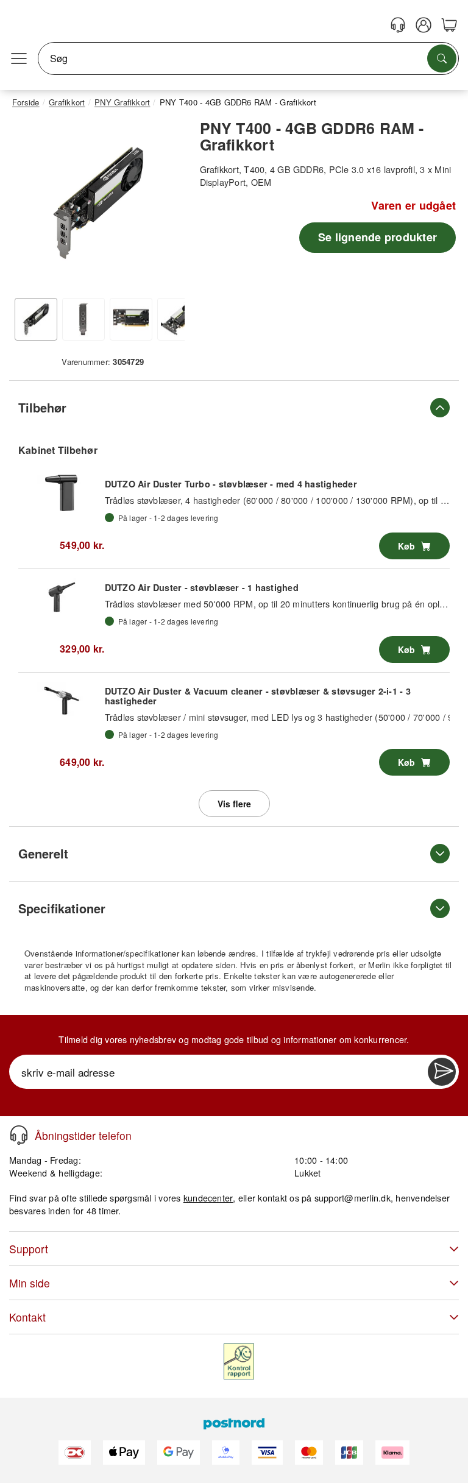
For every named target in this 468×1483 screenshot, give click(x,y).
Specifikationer (61, 908)
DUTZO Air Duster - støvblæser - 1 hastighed (202, 587)
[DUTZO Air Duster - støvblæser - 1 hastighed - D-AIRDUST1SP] (61, 596)
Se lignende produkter (377, 237)
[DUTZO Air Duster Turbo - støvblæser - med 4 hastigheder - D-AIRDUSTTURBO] (61, 493)
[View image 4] (178, 319)
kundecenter (208, 1197)
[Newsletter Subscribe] (442, 1072)
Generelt (43, 853)
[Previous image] (30, 206)
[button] (98, 203)
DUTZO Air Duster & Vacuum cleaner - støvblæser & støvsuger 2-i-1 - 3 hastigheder (258, 696)
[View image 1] (36, 319)
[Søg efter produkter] (441, 58)
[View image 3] (131, 319)
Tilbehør (42, 407)
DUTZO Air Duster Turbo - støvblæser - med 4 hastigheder (231, 484)
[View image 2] (83, 319)
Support (28, 1248)
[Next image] (166, 206)
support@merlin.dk (352, 1197)
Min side (29, 1282)
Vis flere (234, 804)
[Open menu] (19, 58)
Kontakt (27, 1317)
